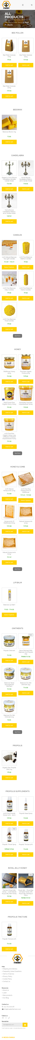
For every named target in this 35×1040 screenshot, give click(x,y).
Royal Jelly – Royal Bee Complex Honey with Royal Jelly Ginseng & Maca (25, 892)
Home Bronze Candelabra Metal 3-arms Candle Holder (25, 179)
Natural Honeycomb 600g (9, 553)
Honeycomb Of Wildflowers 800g (9, 522)
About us (6, 990)
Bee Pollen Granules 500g (9, 87)
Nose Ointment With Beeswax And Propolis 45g (26, 652)
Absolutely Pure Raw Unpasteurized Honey (26, 403)
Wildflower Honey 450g (9, 372)
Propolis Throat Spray (9, 844)
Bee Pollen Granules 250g (25, 56)
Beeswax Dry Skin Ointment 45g (25, 683)
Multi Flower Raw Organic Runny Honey (9, 403)
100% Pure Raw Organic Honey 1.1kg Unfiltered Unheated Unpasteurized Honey (9, 436)
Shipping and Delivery (10, 969)
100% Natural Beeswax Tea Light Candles (9, 258)
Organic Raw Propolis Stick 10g (9, 768)
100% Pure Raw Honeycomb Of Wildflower (26, 490)
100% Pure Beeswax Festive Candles (25, 289)
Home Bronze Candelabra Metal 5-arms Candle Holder (9, 211)
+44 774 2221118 (8, 1007)
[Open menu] (23, 5)
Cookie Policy (7, 979)
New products (7, 995)
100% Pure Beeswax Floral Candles (9, 320)
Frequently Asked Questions (12, 971)
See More (17, 336)
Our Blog (6, 998)
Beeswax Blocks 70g (9, 132)
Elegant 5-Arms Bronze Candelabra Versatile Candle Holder (9, 179)
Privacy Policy (7, 976)
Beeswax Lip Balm (9, 605)
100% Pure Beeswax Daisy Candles (9, 289)
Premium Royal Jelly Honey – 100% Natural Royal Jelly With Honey (9, 891)
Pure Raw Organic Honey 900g (26, 372)
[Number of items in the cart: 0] (31, 5)
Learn (5, 993)
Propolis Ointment (9, 650)
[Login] (27, 5)
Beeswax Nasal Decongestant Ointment (9, 684)
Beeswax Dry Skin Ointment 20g (9, 716)
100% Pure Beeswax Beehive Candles (25, 258)
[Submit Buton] (25, 1025)
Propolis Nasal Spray (25, 813)
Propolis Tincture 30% (26, 844)
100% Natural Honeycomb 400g (9, 489)
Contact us (6, 981)
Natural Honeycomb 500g (25, 522)
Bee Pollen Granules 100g (9, 56)
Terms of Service (8, 974)
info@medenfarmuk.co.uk (12, 1009)
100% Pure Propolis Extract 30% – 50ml (9, 814)
